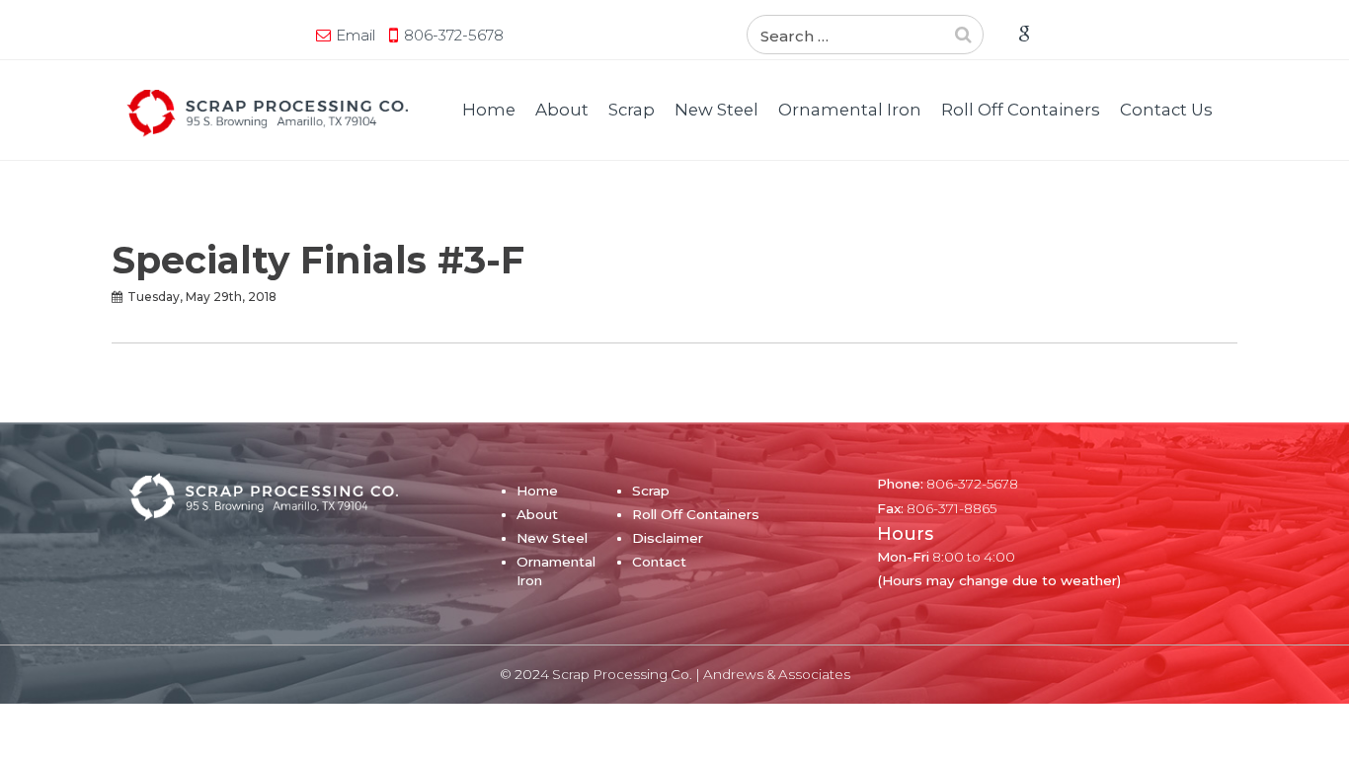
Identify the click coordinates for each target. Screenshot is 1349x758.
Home (489, 109)
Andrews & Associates (776, 674)
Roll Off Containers (1020, 109)
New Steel (716, 109)
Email (355, 35)
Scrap (631, 109)
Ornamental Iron (849, 109)
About (562, 109)
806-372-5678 (454, 35)
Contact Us (1166, 109)
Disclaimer (667, 538)
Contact (659, 561)
